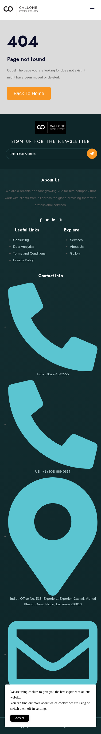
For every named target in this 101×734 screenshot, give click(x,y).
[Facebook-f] (40, 220)
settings (41, 708)
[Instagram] (60, 220)
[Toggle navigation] (91, 8)
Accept (19, 718)
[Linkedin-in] (53, 220)
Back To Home (29, 93)
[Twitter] (47, 220)
